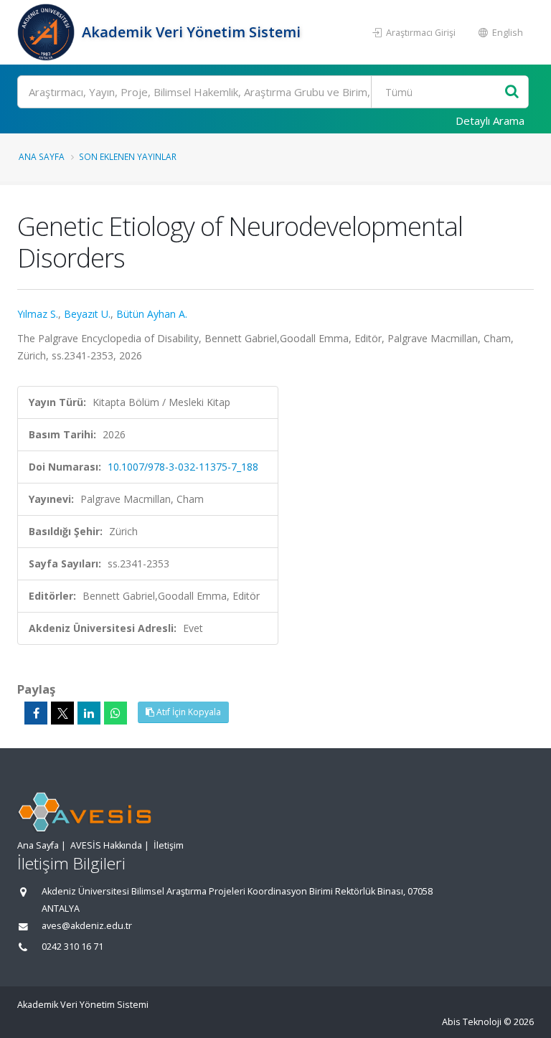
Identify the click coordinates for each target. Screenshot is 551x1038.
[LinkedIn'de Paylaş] (88, 713)
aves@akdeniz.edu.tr (87, 926)
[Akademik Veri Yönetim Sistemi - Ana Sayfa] (47, 32)
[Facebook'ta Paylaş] (35, 713)
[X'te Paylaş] (62, 713)
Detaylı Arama (490, 120)
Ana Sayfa (42, 156)
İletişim (169, 845)
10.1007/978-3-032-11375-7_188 (183, 466)
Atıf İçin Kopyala (187, 712)
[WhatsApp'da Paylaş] (115, 713)
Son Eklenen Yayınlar (127, 156)
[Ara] (512, 92)
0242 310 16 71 (72, 946)
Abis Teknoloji (471, 1022)
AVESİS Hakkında (106, 845)
